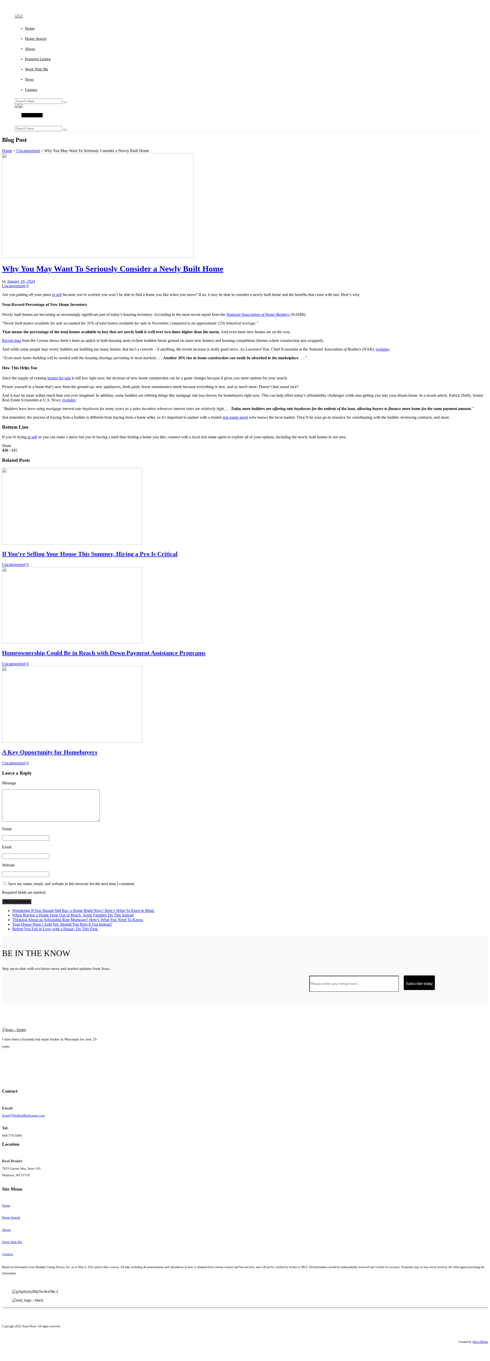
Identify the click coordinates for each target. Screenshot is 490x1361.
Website (8, 865)
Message (9, 783)
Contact (31, 90)
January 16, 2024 (21, 281)
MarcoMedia (480, 1342)
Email (6, 847)
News (29, 79)
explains (382, 349)
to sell (57, 294)
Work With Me (36, 69)
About (30, 49)
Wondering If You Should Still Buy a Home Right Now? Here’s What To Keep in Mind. (83, 910)
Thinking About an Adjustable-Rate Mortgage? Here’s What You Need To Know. (78, 920)
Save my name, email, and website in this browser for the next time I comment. (71, 884)
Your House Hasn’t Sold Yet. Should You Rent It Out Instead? (62, 924)
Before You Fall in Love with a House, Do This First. (55, 929)
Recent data (11, 340)
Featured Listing (38, 59)
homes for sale (59, 378)
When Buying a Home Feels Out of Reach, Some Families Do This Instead (72, 915)
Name (7, 829)
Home (30, 28)
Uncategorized (28, 151)
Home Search (35, 38)
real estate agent (235, 417)
